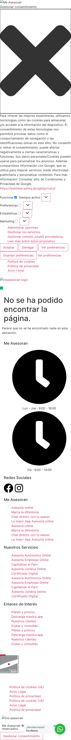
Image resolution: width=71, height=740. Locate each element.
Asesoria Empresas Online (29, 560)
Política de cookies (21, 261)
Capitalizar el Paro (24, 564)
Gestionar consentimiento (21, 736)
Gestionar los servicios (24, 232)
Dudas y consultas (24, 626)
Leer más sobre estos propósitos (31, 241)
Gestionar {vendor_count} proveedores (35, 236)
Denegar (28, 247)
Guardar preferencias (18, 255)
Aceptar (9, 247)
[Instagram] (19, 488)
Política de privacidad (23, 266)
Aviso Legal (16, 271)
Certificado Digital (24, 573)
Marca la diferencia (25, 512)
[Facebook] (8, 488)
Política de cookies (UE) (26, 687)
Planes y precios (23, 612)
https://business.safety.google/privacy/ (28, 188)
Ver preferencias (53, 247)
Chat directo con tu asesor (30, 517)
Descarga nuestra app (27, 616)
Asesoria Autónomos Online (31, 555)
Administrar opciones (23, 227)
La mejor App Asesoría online (32, 521)
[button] (35, 61)
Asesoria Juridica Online (28, 569)
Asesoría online (22, 507)
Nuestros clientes (23, 621)
